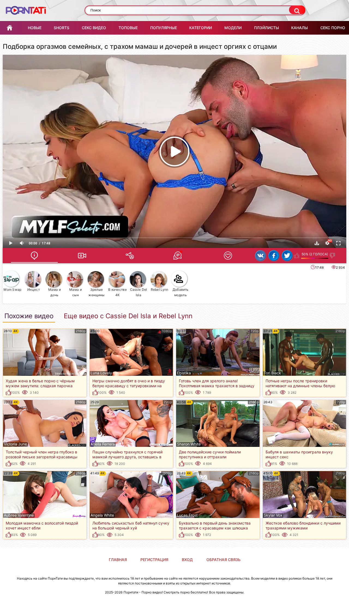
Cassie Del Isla (138, 292)
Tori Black (272, 373)
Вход (187, 559)
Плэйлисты (266, 27)
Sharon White (189, 444)
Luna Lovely (101, 373)
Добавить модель (180, 292)
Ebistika (184, 373)
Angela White (102, 515)
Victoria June (15, 444)
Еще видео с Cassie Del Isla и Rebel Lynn (128, 316)
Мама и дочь (54, 292)
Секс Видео (94, 27)
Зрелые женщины (96, 292)
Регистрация (154, 559)
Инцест (33, 289)
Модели (233, 27)
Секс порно (332, 27)
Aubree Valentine (19, 515)
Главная (9, 28)
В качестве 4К (117, 292)
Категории (200, 27)
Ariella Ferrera (103, 444)
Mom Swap (12, 289)
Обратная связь (223, 559)
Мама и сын (75, 292)
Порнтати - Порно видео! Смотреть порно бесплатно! (166, 592)
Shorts (61, 27)
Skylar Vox (273, 515)
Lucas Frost (187, 515)
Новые (34, 27)
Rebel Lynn (160, 289)
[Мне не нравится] (332, 255)
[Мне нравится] (297, 255)
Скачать (317, 243)
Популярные (163, 27)
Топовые (128, 27)
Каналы (299, 27)
